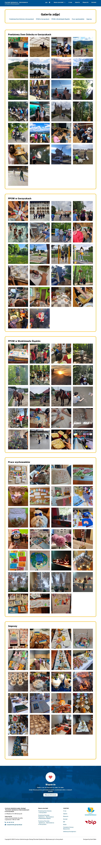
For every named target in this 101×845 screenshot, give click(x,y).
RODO (64, 824)
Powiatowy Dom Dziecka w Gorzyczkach (44, 811)
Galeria (77, 2)
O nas (70, 2)
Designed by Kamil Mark (89, 839)
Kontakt (93, 2)
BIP (64, 822)
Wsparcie (85, 2)
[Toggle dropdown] (64, 2)
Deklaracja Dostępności (69, 831)
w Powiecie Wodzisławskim (16, 3)
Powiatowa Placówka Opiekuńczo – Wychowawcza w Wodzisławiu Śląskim (46, 817)
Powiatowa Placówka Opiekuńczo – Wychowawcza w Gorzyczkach (46, 822)
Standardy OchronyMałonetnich (68, 828)
